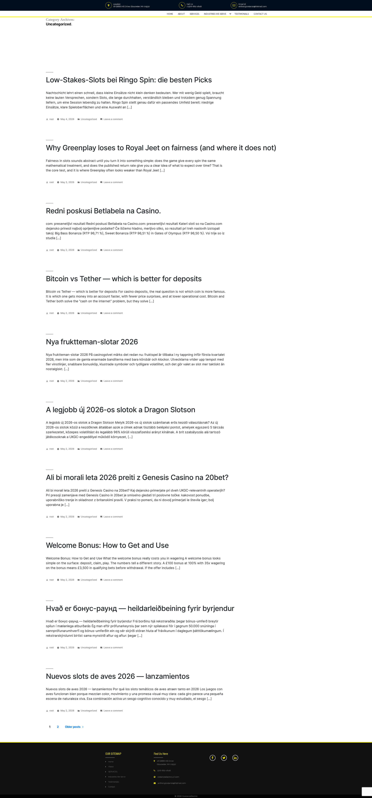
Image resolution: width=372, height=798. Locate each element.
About (181, 14)
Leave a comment (113, 119)
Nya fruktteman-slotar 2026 (92, 341)
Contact (111, 787)
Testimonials (242, 14)
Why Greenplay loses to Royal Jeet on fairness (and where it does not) (161, 147)
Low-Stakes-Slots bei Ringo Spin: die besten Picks (129, 79)
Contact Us (260, 14)
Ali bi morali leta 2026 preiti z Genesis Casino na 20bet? (137, 477)
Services (194, 14)
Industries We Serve (215, 14)
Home (170, 14)
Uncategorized (89, 119)
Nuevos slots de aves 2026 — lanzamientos (117, 676)
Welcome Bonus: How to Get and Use (107, 545)
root (51, 119)
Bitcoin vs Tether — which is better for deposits (124, 278)
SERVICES (112, 772)
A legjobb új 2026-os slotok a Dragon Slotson (120, 409)
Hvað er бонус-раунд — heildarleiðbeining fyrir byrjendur (140, 608)
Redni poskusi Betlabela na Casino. (103, 210)
